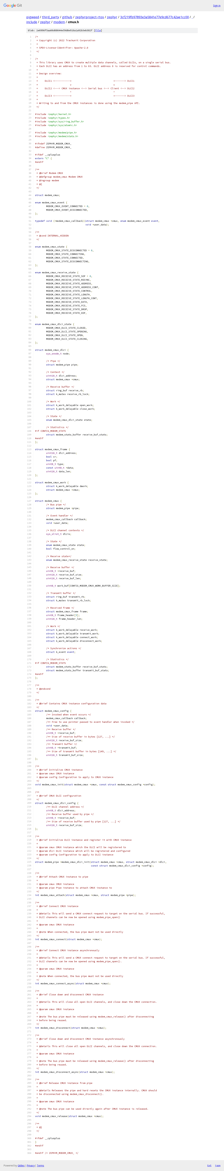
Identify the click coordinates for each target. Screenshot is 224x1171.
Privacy (31, 1165)
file (98, 30)
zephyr (112, 17)
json (217, 1165)
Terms (40, 1165)
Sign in (216, 5)
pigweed (32, 17)
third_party (50, 17)
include (31, 22)
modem (59, 22)
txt (209, 1165)
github (67, 17)
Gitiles (21, 1165)
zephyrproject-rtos (89, 17)
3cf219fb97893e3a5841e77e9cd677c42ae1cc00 (154, 17)
